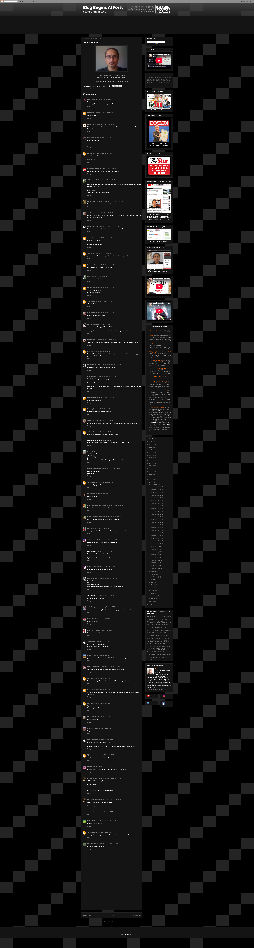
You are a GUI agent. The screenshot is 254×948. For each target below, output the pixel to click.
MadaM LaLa (91, 566)
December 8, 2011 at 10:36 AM (101, 99)
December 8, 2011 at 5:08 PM (101, 618)
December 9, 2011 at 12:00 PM (105, 766)
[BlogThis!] (115, 86)
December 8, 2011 (156, 549)
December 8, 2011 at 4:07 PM (105, 551)
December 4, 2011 (156, 560)
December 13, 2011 (157, 535)
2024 (151, 447)
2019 (151, 460)
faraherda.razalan (93, 226)
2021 (151, 455)
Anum (89, 99)
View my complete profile (155, 689)
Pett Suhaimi (91, 339)
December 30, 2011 (157, 489)
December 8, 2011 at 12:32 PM (101, 351)
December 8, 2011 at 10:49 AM (107, 168)
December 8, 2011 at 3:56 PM (100, 528)
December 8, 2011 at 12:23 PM (106, 339)
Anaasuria (90, 420)
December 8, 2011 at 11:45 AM (104, 287)
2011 (151, 482)
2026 (151, 441)
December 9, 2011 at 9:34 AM (105, 739)
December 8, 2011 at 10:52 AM (107, 180)
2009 (151, 604)
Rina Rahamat (92, 324)
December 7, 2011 (156, 552)
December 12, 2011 (157, 538)
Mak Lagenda (91, 376)
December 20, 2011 (157, 517)
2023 (151, 450)
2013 (151, 477)
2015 (151, 471)
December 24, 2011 (157, 506)
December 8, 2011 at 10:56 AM (104, 213)
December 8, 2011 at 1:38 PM (104, 420)
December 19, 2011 (157, 519)
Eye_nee (90, 630)
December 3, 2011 (156, 562)
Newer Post (87, 915)
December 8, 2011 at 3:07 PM (103, 482)
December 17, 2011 (157, 525)
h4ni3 (89, 618)
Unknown (90, 264)
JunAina (90, 213)
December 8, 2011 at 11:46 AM (103, 301)
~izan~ (89, 238)
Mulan (89, 655)
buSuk (89, 493)
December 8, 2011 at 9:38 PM (105, 641)
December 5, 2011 (156, 557)
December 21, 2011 (157, 514)
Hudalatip (90, 112)
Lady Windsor (92, 168)
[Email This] (113, 86)
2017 (151, 466)
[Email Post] (109, 86)
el (88, 451)
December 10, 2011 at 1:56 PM (104, 832)
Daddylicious (91, 124)
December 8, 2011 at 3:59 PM (108, 539)
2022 (151, 452)
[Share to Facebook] (119, 86)
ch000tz (90, 432)
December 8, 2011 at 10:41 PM (110, 666)
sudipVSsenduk (92, 539)
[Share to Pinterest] (121, 86)
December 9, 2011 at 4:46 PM (112, 778)
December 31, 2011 (157, 487)
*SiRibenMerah (92, 180)
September (154, 577)
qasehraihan (91, 739)
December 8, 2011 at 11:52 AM (104, 312)
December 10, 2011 (157, 544)
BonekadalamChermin (94, 778)
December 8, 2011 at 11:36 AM (104, 253)
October (153, 574)
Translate (162, 44)
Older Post (137, 915)
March (153, 593)
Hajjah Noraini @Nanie (94, 201)
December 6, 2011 (156, 554)
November (154, 571)
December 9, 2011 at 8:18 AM (104, 728)
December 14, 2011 (157, 533)
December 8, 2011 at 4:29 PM (106, 566)
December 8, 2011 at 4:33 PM (107, 578)
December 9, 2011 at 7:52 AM (100, 716)
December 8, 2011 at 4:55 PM (107, 607)
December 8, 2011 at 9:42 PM (101, 655)
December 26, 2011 (157, 500)
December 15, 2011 (157, 530)
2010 (151, 602)
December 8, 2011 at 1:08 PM (102, 409)
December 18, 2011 (157, 522)
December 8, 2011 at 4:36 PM (105, 595)
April (152, 590)
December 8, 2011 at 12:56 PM (107, 376)
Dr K (88, 528)
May (152, 588)
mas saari (90, 312)
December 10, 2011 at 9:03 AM (107, 820)
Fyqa (89, 137)
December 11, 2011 (157, 541)
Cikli (88, 716)
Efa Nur (89, 153)
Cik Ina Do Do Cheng (94, 364)
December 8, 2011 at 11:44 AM (100, 276)
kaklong (90, 409)
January (153, 598)
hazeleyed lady (92, 578)
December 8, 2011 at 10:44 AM (101, 137)
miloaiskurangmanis (94, 468)
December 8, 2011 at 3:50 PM (113, 505)
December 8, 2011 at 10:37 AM (104, 112)
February (154, 596)
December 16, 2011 (157, 527)
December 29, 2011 (157, 492)
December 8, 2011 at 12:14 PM (107, 324)
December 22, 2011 (157, 511)
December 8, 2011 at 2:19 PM (98, 451)
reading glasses (92, 89)
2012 (151, 479)
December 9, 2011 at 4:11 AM (100, 678)
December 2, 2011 (156, 565)
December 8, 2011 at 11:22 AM (102, 238)
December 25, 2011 (157, 503)
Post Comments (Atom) (116, 922)
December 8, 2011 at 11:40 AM (104, 264)
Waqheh (90, 301)
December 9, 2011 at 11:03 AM (105, 755)
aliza (88, 351)
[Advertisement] (112, 895)
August (153, 579)
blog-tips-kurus (92, 843)
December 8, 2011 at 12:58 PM (104, 397)
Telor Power (91, 641)
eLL (88, 276)
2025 (151, 444)
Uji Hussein (91, 755)
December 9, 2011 (156, 546)
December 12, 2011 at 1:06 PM (108, 843)
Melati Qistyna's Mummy (95, 505)
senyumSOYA (91, 820)
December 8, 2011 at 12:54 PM (112, 364)
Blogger (130, 934)
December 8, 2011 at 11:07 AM (109, 226)
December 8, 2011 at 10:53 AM (113, 201)
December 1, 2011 (156, 568)
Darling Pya (91, 766)
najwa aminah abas (93, 666)
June (152, 585)
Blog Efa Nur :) (92, 159)
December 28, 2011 (157, 495)
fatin (88, 678)
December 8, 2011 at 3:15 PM (101, 493)
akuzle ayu (91, 728)
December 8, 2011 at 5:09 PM (103, 630)
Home (112, 915)
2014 (151, 474)
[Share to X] (117, 86)
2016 (151, 468)
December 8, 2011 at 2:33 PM (111, 468)
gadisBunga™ (92, 607)
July (152, 582)
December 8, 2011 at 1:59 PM (102, 432)
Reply (89, 106)
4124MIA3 (90, 253)
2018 (151, 463)
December (154, 484)
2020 (151, 458)
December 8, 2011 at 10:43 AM (106, 124)
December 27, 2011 (157, 498)
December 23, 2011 (157, 508)
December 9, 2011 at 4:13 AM (100, 689)
